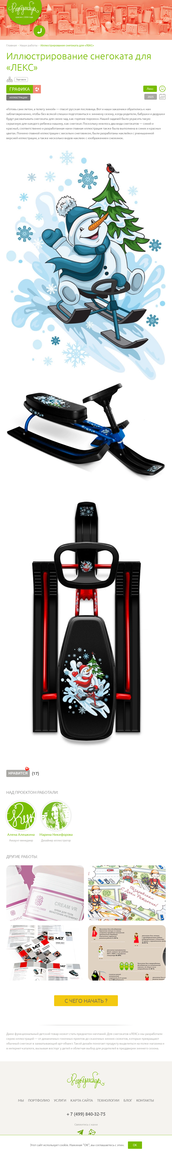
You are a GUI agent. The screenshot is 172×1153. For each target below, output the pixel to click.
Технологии (108, 1100)
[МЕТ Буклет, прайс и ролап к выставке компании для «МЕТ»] (45, 979)
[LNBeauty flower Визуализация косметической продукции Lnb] (45, 920)
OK (135, 1145)
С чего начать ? (86, 1001)
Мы (21, 1100)
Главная (11, 45)
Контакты (145, 1100)
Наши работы (29, 45)
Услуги (60, 1100)
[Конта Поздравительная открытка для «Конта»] (127, 920)
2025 (151, 96)
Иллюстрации (18, 97)
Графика (19, 89)
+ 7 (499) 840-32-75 (86, 1114)
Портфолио (39, 1100)
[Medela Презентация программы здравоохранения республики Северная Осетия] (127, 979)
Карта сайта (81, 1100)
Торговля (21, 79)
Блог (128, 1100)
